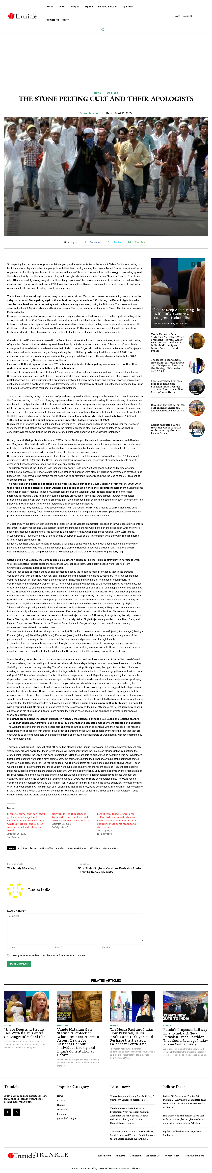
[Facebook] (7, 1112)
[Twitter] (16, 1112)
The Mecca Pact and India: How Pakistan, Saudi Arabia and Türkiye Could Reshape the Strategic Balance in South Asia (167, 365)
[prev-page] (193, 264)
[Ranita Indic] (15, 890)
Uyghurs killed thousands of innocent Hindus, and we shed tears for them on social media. (70, 817)
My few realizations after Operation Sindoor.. (182, 1133)
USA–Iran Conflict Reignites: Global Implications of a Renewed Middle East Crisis (168, 408)
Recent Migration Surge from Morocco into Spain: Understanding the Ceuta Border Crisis (166, 429)
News (97, 92)
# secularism (30, 848)
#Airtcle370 (46, 848)
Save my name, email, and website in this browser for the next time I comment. (48, 955)
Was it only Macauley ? (21, 868)
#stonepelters (111, 848)
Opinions (112, 92)
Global (8, 1025)
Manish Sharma (161, 323)
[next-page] (199, 264)
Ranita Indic (91, 113)
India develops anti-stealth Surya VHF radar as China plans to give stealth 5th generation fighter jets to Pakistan (184, 1119)
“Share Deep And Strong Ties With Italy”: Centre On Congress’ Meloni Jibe (177, 314)
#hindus (60, 848)
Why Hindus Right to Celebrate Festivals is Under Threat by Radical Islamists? (109, 870)
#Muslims (95, 848)
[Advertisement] (106, 57)
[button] (103, 29)
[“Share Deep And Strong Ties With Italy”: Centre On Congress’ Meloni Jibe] (178, 293)
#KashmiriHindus (77, 848)
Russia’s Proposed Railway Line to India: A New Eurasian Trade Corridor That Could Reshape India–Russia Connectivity (167, 387)
